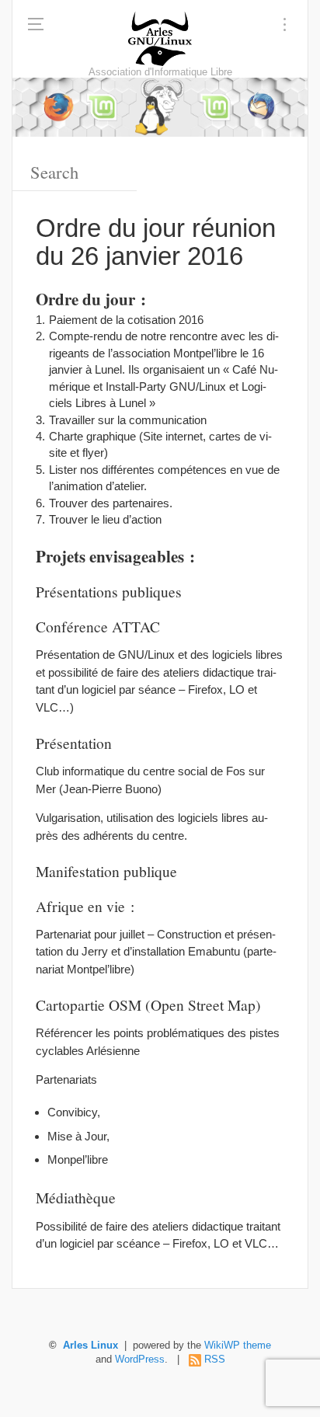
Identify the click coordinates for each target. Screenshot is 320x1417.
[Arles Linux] (160, 39)
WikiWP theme (237, 1345)
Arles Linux (90, 1345)
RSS (214, 1359)
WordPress (140, 1359)
